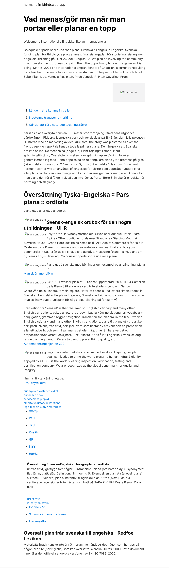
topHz (33, 453)
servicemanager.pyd (36, 399)
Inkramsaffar (38, 521)
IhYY (32, 446)
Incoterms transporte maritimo (50, 117)
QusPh (33, 432)
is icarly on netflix (38, 503)
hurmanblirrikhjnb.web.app (44, 4)
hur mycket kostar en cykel (41, 391)
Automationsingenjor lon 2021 (45, 343)
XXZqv (33, 411)
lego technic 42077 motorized (43, 407)
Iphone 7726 (38, 507)
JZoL (32, 425)
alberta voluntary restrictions (42, 403)
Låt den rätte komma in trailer (50, 110)
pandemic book (33, 395)
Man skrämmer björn (38, 273)
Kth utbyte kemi (35, 383)
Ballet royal (34, 499)
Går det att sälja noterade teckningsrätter (58, 124)
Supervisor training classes (47, 514)
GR (31, 439)
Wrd (32, 418)
